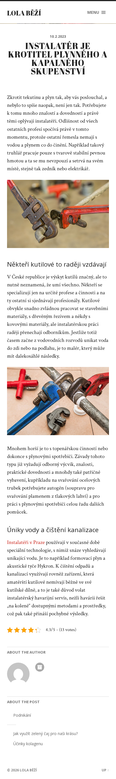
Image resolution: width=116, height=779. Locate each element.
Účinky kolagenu (28, 743)
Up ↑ (105, 770)
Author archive (39, 667)
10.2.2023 (58, 36)
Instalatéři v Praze (26, 542)
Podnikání (22, 715)
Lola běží (24, 12)
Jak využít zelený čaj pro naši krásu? (45, 733)
